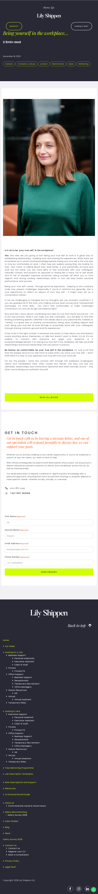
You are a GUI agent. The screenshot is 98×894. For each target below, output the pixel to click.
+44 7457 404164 (20, 493)
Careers (9, 64)
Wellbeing (83, 64)
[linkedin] (87, 889)
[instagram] (79, 889)
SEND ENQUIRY (49, 572)
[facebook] (70, 889)
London (44, 64)
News (71, 64)
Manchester (58, 64)
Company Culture (26, 64)
